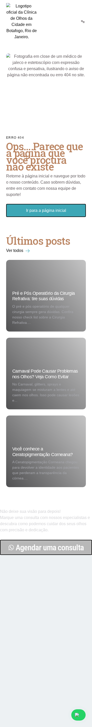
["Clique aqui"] (21, 21)
